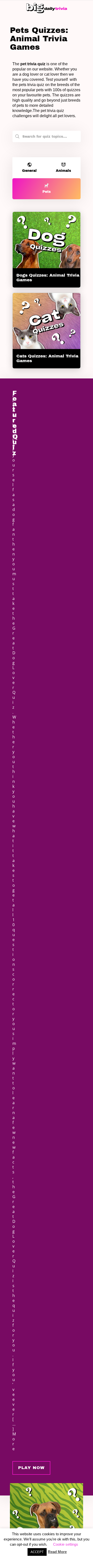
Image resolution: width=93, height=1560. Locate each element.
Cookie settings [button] (65, 1544)
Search (17, 137)
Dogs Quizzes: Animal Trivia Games (47, 277)
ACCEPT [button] (37, 1552)
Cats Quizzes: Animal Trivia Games (47, 358)
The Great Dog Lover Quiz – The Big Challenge (29, 1481)
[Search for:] (46, 135)
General (29, 171)
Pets (46, 192)
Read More (57, 1552)
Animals (63, 171)
